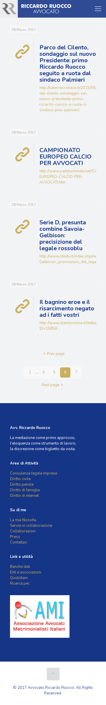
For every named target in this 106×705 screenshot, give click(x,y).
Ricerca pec (20, 583)
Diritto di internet (24, 495)
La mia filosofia (23, 520)
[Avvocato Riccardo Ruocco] (36, 9)
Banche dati (20, 566)
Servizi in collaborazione (31, 525)
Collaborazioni (23, 531)
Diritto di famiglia (25, 490)
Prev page (55, 353)
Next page (50, 385)
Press (15, 536)
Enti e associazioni (25, 572)
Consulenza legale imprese (33, 473)
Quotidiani (19, 578)
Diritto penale (22, 484)
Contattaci (18, 542)
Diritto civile (20, 479)
